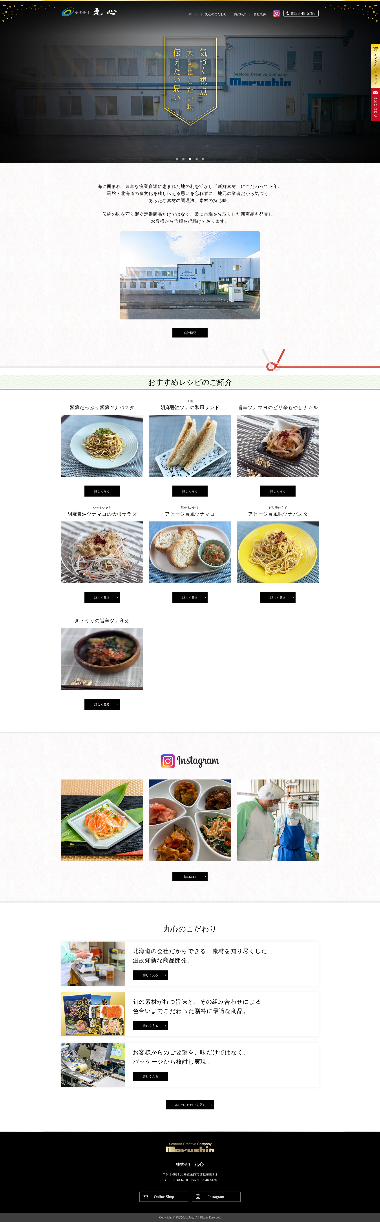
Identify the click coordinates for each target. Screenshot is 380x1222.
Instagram (190, 876)
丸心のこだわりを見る (190, 1105)
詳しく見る (102, 491)
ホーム (193, 14)
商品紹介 (240, 14)
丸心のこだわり (216, 14)
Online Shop (164, 1196)
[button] (177, 159)
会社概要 (260, 14)
